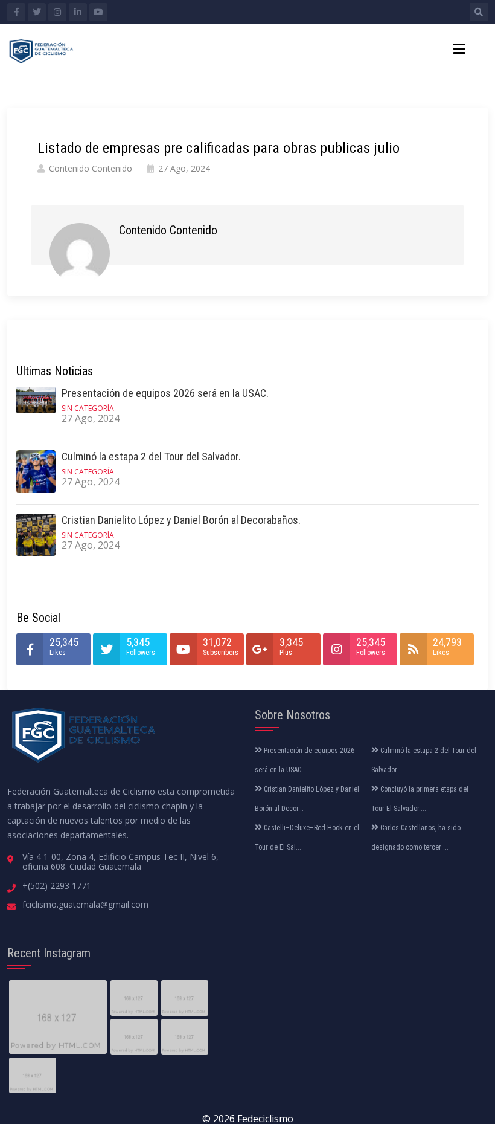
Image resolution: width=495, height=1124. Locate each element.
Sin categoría (88, 408)
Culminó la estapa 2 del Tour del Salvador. (151, 456)
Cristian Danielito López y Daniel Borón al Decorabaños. (181, 520)
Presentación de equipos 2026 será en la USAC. (165, 393)
